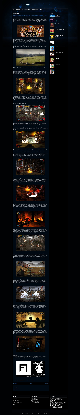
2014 (57, 399)
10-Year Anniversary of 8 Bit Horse (55, 398)
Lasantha (32, 413)
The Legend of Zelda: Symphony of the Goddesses (58, 402)
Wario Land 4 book (34, 400)
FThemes (23, 413)
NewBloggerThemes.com (46, 413)
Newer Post (15, 383)
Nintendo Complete (34, 399)
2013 (55, 399)
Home (13, 9)
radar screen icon (52, 413)
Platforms (57, 15)
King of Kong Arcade (53, 401)
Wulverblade (16, 13)
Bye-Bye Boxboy (58, 41)
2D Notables (18, 9)
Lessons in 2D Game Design (26, 9)
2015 (59, 399)
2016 (62, 399)
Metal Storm (57, 70)
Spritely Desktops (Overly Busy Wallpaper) (56, 406)
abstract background (58, 413)
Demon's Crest (57, 23)
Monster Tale (57, 64)
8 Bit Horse (39, 410)
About (41, 9)
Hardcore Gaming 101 (34, 398)
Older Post (46, 383)
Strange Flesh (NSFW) (59, 17)
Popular (52, 15)
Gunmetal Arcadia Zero (59, 52)
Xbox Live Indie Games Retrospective (56, 407)
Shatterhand (57, 58)
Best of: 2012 (52, 399)
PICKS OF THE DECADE (35, 9)
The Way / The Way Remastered (60, 46)
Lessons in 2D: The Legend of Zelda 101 (56, 403)
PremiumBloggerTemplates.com (38, 413)
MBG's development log (35, 402)
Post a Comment (16, 389)
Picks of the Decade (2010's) (54, 405)
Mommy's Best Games (35, 401)
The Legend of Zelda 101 (59, 29)
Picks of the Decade (16, 400)
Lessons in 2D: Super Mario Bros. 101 (56, 404)
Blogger (47, 410)
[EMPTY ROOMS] (52, 400)
